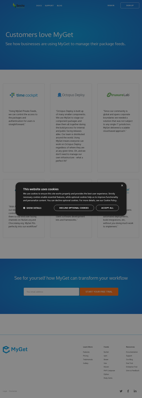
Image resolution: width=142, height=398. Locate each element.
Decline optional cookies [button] (74, 208)
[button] (32, 207)
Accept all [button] (107, 208)
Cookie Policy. (110, 200)
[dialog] (71, 199)
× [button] (122, 185)
